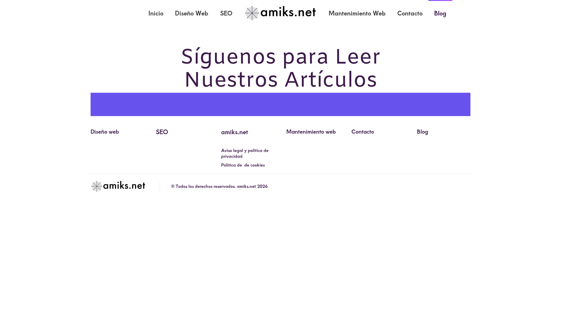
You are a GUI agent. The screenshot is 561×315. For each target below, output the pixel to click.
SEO (226, 13)
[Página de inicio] (118, 186)
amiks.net (234, 131)
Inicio (155, 13)
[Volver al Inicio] (280, 13)
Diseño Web (191, 13)
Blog (440, 13)
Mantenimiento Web (357, 13)
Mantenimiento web (311, 131)
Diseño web (105, 131)
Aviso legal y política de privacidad (245, 153)
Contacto (410, 13)
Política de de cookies (243, 165)
